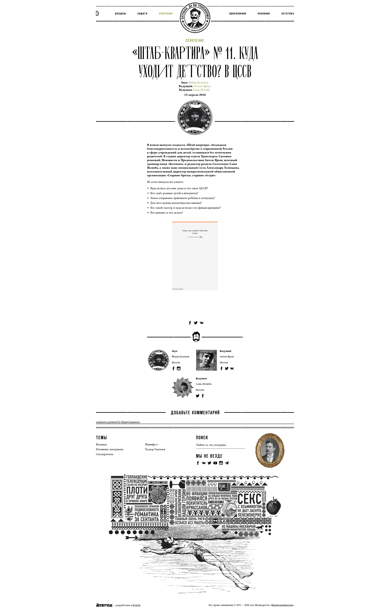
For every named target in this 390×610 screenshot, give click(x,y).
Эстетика (287, 13)
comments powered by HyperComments (118, 422)
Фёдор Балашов (180, 356)
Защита (142, 13)
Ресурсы (120, 13)
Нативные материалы (109, 449)
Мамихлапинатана (282, 605)
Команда (101, 444)
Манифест (151, 444)
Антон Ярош (227, 356)
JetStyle (136, 605)
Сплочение (166, 13)
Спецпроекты (104, 454)
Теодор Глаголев (155, 449)
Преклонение (237, 13)
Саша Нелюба (204, 384)
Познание (264, 13)
